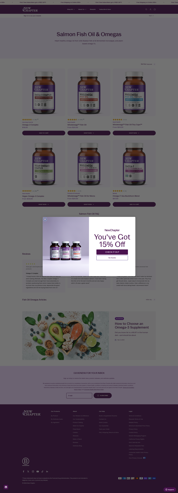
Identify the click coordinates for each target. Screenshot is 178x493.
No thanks (112, 258)
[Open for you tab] (6, 487)
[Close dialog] (45, 219)
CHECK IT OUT (112, 252)
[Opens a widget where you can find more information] (169, 489)
